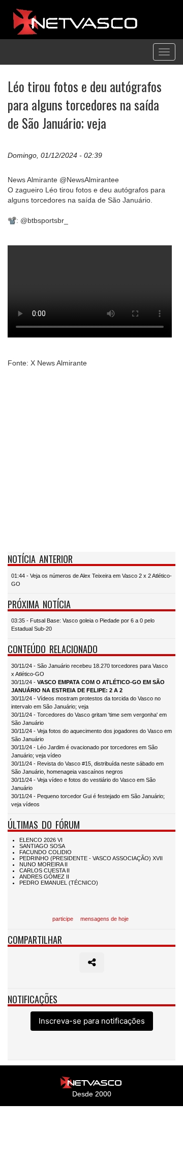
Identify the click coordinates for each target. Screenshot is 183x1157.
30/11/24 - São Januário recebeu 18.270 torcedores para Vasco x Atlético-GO (89, 670)
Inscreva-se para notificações (92, 1021)
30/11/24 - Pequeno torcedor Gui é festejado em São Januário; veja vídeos (88, 800)
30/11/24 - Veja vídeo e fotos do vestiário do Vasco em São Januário (83, 784)
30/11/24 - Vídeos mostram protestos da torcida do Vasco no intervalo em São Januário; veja (86, 702)
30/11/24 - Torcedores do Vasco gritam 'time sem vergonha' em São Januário (89, 719)
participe (62, 919)
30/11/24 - (88, 686)
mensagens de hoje (104, 919)
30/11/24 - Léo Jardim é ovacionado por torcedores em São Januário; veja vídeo (84, 751)
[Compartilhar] (91, 962)
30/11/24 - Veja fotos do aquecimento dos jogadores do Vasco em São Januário (91, 735)
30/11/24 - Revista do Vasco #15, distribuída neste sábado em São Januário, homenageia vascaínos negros (87, 767)
